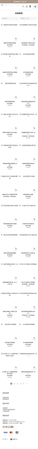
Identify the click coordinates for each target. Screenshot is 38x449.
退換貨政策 (6, 397)
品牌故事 (5, 408)
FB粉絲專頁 (6, 411)
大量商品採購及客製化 (9, 409)
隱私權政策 (6, 399)
